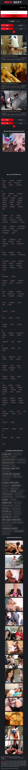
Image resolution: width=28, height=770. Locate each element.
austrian (5, 187)
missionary (5, 341)
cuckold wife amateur (6, 476)
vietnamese (6, 428)
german (14, 276)
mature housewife (17, 453)
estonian (5, 254)
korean (18, 317)
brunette (5, 206)
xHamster (4, 85)
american (20, 180)
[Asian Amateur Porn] (14, 561)
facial (13, 261)
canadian (5, 215)
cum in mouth (21, 228)
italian (10, 304)
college (20, 219)
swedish (13, 402)
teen (18, 411)
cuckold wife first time (8, 459)
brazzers (5, 204)
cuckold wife (17, 505)
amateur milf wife (5, 479)
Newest (21, 25)
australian (19, 185)
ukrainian (5, 422)
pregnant (5, 370)
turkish (4, 415)
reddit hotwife (13, 499)
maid (4, 333)
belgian (13, 198)
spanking (13, 398)
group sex (13, 86)
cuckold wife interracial (6, 525)
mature (4, 335)
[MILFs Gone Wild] (14, 718)
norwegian (5, 348)
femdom (21, 261)
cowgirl (4, 226)
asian (8, 59)
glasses (13, 280)
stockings (13, 400)
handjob (11, 291)
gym (4, 285)
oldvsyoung (12, 356)
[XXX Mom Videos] (14, 733)
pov (20, 367)
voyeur (21, 428)
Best (7, 25)
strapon (21, 400)
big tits (12, 200)
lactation (5, 324)
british (18, 204)
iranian (19, 302)
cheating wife (5, 456)
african (4, 180)
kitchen (11, 317)
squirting (5, 400)
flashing (19, 265)
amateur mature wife (21, 462)
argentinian (17, 182)
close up (13, 219)
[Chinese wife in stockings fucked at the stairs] (14, 100)
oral (20, 356)
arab (10, 182)
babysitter (11, 193)
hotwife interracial (5, 522)
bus (4, 209)
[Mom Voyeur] (14, 590)
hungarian (20, 296)
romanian (5, 378)
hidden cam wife (17, 476)
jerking (13, 311)
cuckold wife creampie (11, 473)
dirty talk (11, 241)
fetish (4, 263)
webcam (5, 437)
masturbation (20, 333)
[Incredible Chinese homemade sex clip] (14, 45)
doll (13, 243)
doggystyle (5, 243)
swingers (23, 86)
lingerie (5, 326)
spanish (5, 398)
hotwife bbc (5, 508)
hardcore (19, 291)
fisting (11, 265)
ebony (4, 252)
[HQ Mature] (14, 604)
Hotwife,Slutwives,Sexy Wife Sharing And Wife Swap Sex (14, 2)
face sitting (6, 261)
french (20, 267)
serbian (18, 385)
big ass (21, 198)
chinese (13, 59)
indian (4, 302)
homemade (18, 59)
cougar (23, 222)
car (12, 215)
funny (4, 269)
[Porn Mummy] (14, 618)
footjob (4, 267)
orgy (18, 86)
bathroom (20, 193)
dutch (4, 245)
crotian (4, 228)
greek (11, 282)
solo (4, 394)
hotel (4, 296)
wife (23, 59)
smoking (5, 391)
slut (21, 389)
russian (13, 378)
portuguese (12, 367)
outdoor (19, 359)
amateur (4, 59)
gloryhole (21, 280)
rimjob (19, 376)
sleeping (20, 387)
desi (20, 239)
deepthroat (12, 239)
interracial (12, 302)
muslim (19, 341)
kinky (4, 317)
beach (15, 195)
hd (17, 114)
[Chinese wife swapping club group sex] (14, 72)
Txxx (3, 57)
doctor (18, 241)
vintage (14, 428)
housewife (11, 296)
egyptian (12, 252)
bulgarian (21, 206)
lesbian (20, 324)
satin (4, 385)
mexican (12, 335)
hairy (4, 291)
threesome (5, 413)
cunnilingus (5, 232)
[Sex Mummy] (14, 633)
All (7, 28)
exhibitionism (22, 254)
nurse (4, 350)
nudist (13, 348)
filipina (11, 263)
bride (12, 204)
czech (13, 232)
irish (4, 304)
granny (4, 282)
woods (18, 437)
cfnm (11, 217)
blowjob (12, 202)
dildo (4, 241)
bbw (10, 195)
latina (12, 324)
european (13, 254)
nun (20, 348)
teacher (12, 411)
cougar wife (6, 453)
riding (12, 376)
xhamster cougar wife (10, 468)
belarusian (5, 198)
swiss (4, 404)
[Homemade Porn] (14, 676)
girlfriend (5, 280)
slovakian (5, 389)
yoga (4, 444)
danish (4, 239)
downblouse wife (8, 462)
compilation (14, 222)
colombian (5, 222)
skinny (12, 387)
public (20, 114)
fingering (19, 263)
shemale (5, 387)
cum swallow (6, 230)
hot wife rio (6, 511)
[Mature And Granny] (14, 690)
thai (25, 411)
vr (3, 431)
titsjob (13, 413)
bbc (4, 195)
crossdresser (22, 226)
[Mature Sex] (14, 747)
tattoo (4, 411)
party (12, 365)
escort (19, 252)
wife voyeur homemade (11, 519)
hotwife (13, 465)
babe (4, 193)
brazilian (19, 202)
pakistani (5, 365)
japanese (5, 311)
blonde (4, 202)
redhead (5, 376)
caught (4, 217)
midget (19, 335)
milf (4, 337)
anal (4, 182)
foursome (12, 267)
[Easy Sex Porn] (14, 576)
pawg (18, 365)
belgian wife (4, 488)
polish (4, 367)
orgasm (5, 359)
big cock (5, 200)
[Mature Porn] (14, 704)
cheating (19, 217)
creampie (12, 226)
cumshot (15, 230)
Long (20, 28)
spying (20, 398)
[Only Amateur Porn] (14, 547)
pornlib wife (16, 485)
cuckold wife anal (21, 459)
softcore (19, 391)
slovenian (13, 389)
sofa (12, 391)
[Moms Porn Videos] (14, 647)
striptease (5, 402)
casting (18, 215)
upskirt (12, 422)
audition (11, 185)
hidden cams (11, 293)
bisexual (20, 200)
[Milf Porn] (14, 661)
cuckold (12, 228)
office (4, 356)
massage (11, 333)
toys (20, 413)
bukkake (13, 206)
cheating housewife (6, 513)
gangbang (5, 276)
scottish (11, 385)
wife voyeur (21, 490)
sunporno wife (5, 465)
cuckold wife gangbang (20, 496)
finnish (4, 265)
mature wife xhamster (7, 496)
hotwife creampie (18, 493)
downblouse (20, 243)
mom (13, 341)
